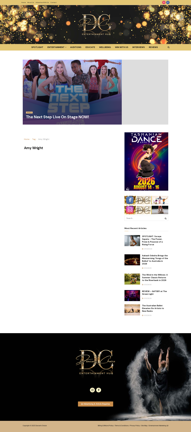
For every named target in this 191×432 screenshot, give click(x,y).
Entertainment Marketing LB (158, 426)
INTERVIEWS (138, 47)
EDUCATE (90, 47)
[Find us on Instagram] (164, 2)
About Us (30, 2)
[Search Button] (169, 47)
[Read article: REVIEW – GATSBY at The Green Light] (132, 295)
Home (23, 2)
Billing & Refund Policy (105, 426)
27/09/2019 (31, 123)
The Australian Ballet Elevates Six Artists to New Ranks (153, 308)
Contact (53, 2)
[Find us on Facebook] (168, 2)
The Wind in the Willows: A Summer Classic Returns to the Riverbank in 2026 (155, 278)
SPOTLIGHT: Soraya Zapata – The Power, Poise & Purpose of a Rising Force (152, 240)
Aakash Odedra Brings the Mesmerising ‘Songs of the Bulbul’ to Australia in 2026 (155, 259)
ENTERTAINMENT (55, 47)
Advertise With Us (42, 2)
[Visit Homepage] (95, 24)
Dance (29, 112)
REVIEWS (153, 47)
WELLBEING (105, 47)
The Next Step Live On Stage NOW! (57, 116)
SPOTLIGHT (37, 47)
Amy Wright (43, 139)
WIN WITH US (121, 47)
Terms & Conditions (122, 426)
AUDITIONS (75, 47)
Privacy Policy (135, 426)
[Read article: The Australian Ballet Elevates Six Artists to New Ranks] (132, 309)
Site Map (144, 426)
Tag (34, 139)
